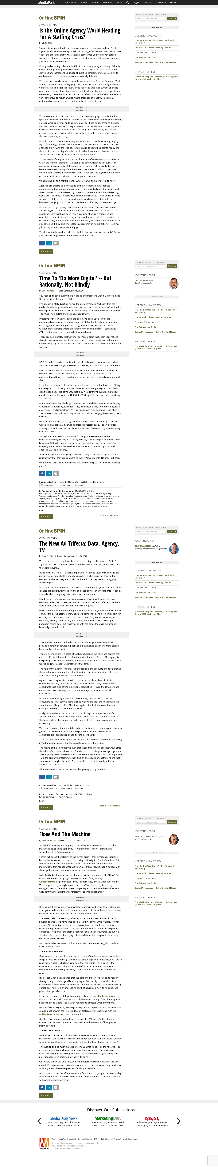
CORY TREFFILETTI (143, 546)
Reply (41, 510)
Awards (95, 2)
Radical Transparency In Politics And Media (155, 62)
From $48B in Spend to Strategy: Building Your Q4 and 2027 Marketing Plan (156, 77)
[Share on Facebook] (42, 243)
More (119, 2)
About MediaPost (59, 1139)
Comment (46, 251)
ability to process (49, 1014)
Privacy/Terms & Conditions (125, 1139)
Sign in (137, 2)
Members (107, 2)
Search (127, 2)
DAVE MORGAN (141, 280)
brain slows (108, 995)
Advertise (161, 2)
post (117, 906)
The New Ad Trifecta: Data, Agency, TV (153, 47)
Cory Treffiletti (49, 556)
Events (84, 2)
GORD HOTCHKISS (143, 836)
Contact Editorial (85, 1139)
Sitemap (108, 1139)
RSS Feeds (98, 1139)
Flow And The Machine (145, 52)
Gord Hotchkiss (49, 840)
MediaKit (72, 1139)
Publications (70, 2)
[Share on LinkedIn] (49, 243)
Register (148, 2)
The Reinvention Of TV (145, 57)
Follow (173, 2)
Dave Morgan (48, 291)
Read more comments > (111, 515)
